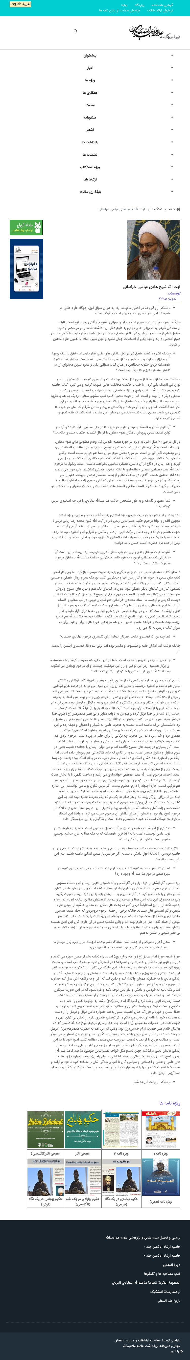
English (15, 4)
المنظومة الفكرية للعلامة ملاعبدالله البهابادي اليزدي (145, 1283)
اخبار (90, 68)
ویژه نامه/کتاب (90, 167)
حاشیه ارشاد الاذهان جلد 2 (161, 1256)
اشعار (90, 130)
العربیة (26, 4)
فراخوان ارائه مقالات (160, 10)
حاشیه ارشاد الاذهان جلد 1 (162, 1247)
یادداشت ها (90, 142)
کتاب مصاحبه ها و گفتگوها (162, 1274)
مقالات (90, 105)
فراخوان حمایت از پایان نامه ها (119, 10)
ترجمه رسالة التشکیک (165, 1292)
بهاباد (124, 5)
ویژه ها (90, 81)
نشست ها (90, 155)
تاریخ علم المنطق (168, 1301)
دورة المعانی (171, 1265)
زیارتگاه (139, 5)
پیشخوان (90, 56)
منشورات (90, 118)
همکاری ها (90, 93)
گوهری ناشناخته (162, 5)
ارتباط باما (90, 180)
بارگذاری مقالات (90, 192)
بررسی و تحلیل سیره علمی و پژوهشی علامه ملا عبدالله (143, 1238)
